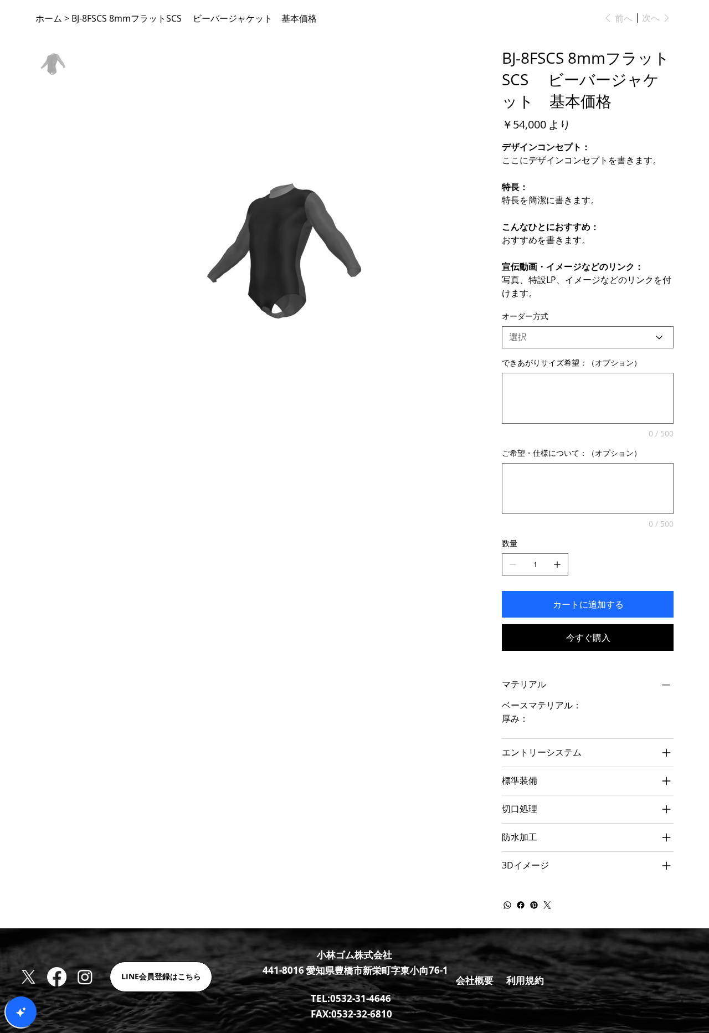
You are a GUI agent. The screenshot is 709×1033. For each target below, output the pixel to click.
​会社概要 (475, 979)
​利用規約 (525, 979)
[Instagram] (85, 976)
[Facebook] (520, 905)
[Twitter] (547, 905)
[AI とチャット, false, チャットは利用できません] (21, 1011)
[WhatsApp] (507, 905)
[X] (28, 976)
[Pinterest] (534, 905)
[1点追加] (557, 564)
